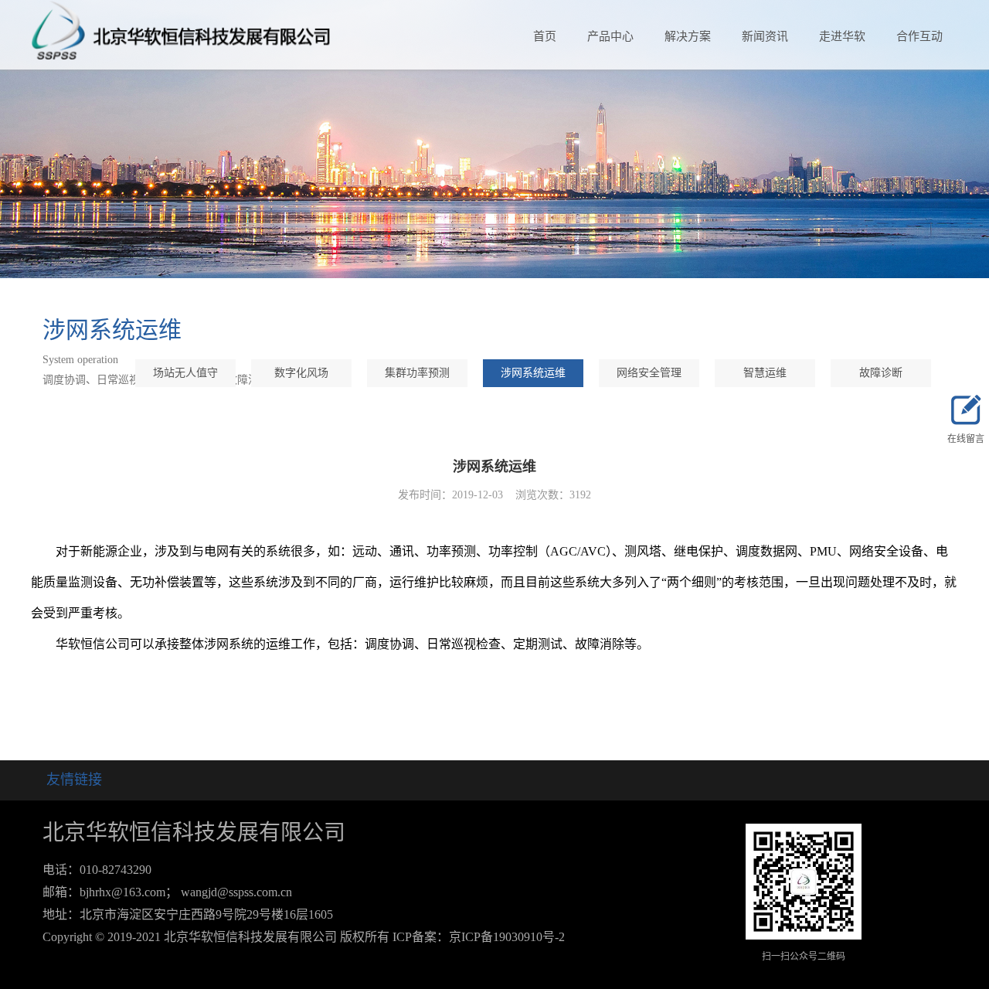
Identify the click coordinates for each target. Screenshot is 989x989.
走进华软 (842, 36)
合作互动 (919, 36)
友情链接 (74, 779)
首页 (544, 36)
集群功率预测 (417, 373)
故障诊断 (880, 373)
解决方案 (687, 36)
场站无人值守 (185, 373)
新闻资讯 (765, 36)
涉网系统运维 (533, 373)
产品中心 (610, 36)
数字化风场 (301, 373)
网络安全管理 (649, 373)
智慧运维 (765, 373)
